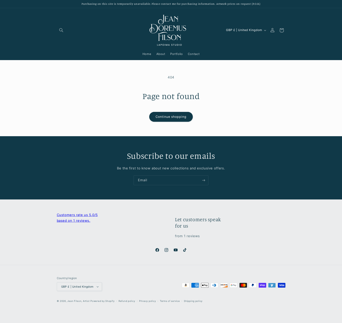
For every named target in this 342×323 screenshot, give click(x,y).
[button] (61, 30)
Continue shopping (171, 117)
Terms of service (170, 301)
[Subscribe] (203, 180)
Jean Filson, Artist (78, 301)
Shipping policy (193, 301)
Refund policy (127, 301)
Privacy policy (147, 301)
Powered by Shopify (102, 301)
